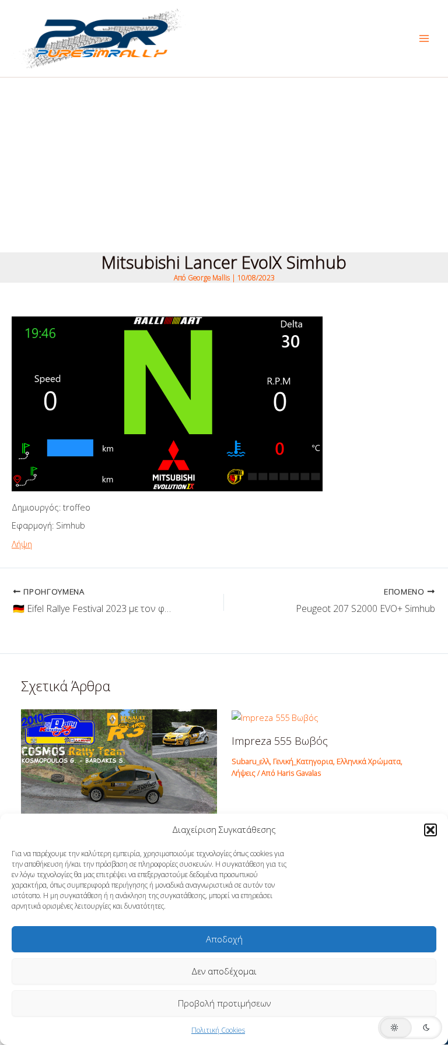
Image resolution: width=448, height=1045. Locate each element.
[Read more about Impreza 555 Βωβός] (275, 716)
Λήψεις (244, 773)
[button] (430, 830)
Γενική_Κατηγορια (303, 761)
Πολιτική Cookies (218, 1030)
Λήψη (22, 544)
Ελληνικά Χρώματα (369, 761)
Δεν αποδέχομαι (224, 971)
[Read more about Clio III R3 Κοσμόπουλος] (118, 781)
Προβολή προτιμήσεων (224, 1003)
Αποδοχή (224, 939)
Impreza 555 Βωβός (280, 741)
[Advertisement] (224, 165)
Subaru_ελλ (251, 761)
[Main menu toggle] (424, 38)
